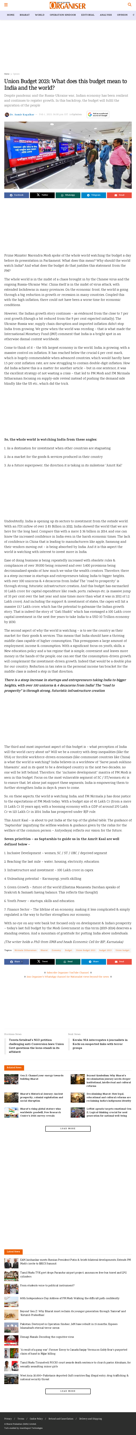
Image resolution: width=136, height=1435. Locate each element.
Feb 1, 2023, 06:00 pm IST (53, 114)
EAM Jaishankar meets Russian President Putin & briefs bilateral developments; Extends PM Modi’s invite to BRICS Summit (75, 1262)
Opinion (122, 15)
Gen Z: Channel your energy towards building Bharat (41, 1077)
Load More (68, 1128)
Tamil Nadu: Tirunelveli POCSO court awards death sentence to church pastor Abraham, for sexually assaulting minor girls (75, 1365)
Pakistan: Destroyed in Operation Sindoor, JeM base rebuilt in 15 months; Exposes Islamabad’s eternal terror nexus (68, 1326)
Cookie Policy (36, 1419)
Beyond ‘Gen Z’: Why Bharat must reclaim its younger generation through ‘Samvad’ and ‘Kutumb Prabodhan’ (73, 1313)
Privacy (8, 1419)
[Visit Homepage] (68, 5)
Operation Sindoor (63, 15)
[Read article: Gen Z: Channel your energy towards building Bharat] (11, 1079)
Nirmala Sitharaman (26, 950)
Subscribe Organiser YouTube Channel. (68, 973)
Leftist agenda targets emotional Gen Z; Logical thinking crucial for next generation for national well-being (109, 1112)
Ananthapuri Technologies (30, 1428)
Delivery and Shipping (90, 1419)
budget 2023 (105, 950)
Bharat (25, 15)
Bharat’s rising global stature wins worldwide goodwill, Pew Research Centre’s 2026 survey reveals (40, 1112)
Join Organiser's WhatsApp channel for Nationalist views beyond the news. (68, 977)
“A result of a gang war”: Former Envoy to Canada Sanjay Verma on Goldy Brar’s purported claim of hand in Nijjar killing (73, 1352)
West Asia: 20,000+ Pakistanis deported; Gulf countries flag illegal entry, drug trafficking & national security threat (74, 1378)
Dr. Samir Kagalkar (22, 115)
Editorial (88, 15)
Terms (21, 1419)
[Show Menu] (6, 5)
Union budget (122, 950)
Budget (68, 950)
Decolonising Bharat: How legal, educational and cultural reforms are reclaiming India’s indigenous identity (109, 1097)
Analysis (106, 15)
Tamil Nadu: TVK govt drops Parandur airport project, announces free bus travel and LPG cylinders (73, 1275)
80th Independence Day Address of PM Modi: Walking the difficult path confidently (69, 1299)
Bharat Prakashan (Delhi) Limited (21, 1424)
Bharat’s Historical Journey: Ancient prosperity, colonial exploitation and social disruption (41, 1097)
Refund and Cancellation (61, 1419)
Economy (56, 950)
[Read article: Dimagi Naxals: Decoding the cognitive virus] (11, 1340)
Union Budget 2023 (85, 950)
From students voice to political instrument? (47, 1286)
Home (10, 15)
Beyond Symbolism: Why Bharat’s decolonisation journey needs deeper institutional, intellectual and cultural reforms (109, 1081)
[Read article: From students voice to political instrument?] (11, 1289)
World (39, 15)
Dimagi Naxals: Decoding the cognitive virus (47, 1337)
